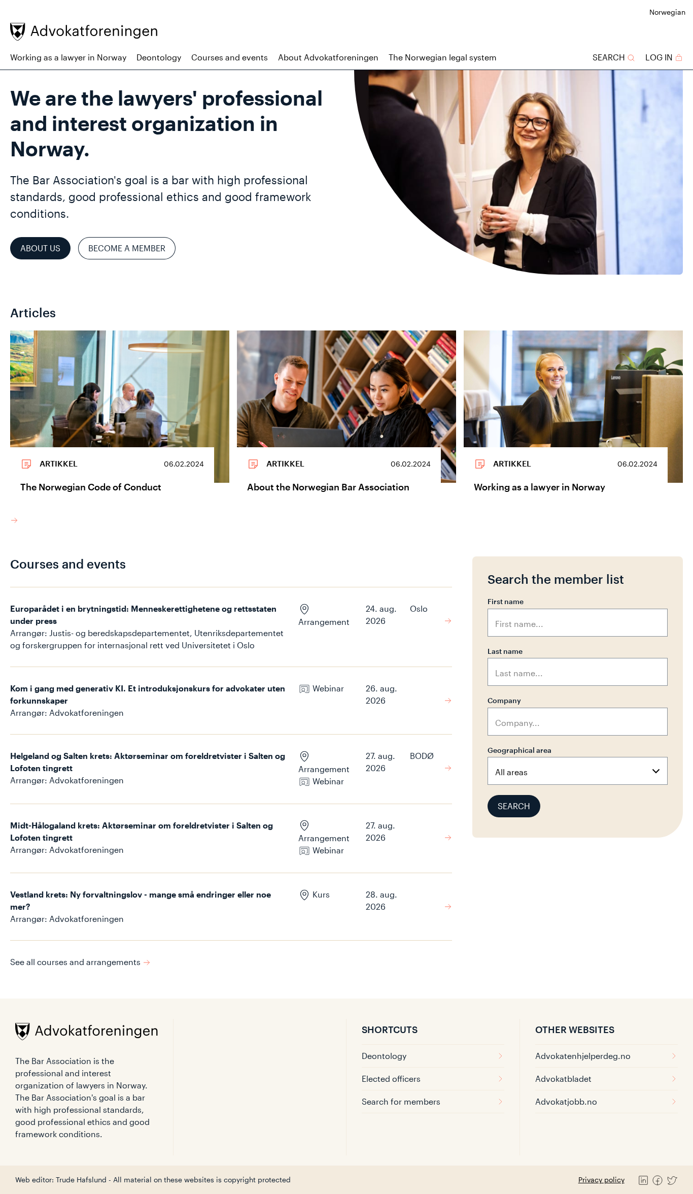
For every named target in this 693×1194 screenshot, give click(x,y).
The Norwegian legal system (443, 57)
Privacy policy (601, 1179)
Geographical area (519, 750)
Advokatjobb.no (566, 1101)
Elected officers (391, 1078)
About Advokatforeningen (328, 57)
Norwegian (667, 12)
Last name (505, 651)
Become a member (126, 248)
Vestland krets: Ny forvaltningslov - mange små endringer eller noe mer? (140, 900)
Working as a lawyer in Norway (68, 57)
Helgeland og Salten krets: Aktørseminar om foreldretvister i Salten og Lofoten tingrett (147, 762)
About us (40, 248)
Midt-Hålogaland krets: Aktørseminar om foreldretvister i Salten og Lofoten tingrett (141, 831)
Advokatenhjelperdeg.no (583, 1055)
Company (504, 700)
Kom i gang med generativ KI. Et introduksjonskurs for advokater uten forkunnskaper (147, 694)
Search (514, 806)
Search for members (401, 1101)
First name (506, 601)
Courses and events (229, 57)
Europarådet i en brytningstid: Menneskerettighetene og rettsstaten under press (143, 614)
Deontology (158, 57)
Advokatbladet (563, 1078)
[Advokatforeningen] (84, 31)
